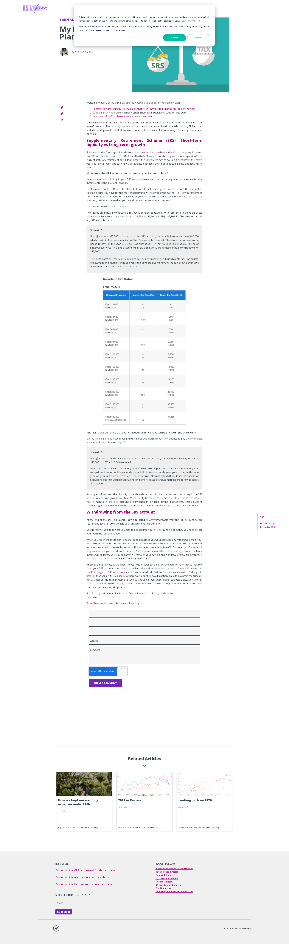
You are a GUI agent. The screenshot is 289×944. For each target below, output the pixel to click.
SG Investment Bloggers (168, 885)
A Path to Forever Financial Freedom (174, 868)
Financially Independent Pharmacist (174, 891)
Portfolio (109, 603)
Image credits (92, 597)
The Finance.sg (163, 888)
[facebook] (62, 107)
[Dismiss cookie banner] (209, 11)
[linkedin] (62, 120)
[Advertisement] (144, 725)
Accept (174, 37)
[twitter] (62, 113)
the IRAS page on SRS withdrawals (107, 572)
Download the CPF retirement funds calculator (85, 870)
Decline (198, 37)
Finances (98, 603)
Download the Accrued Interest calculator (82, 877)
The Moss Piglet (163, 881)
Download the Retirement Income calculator (84, 884)
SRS (262, 517)
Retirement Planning (127, 603)
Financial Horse (163, 875)
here (124, 593)
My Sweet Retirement (166, 878)
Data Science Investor (166, 871)
